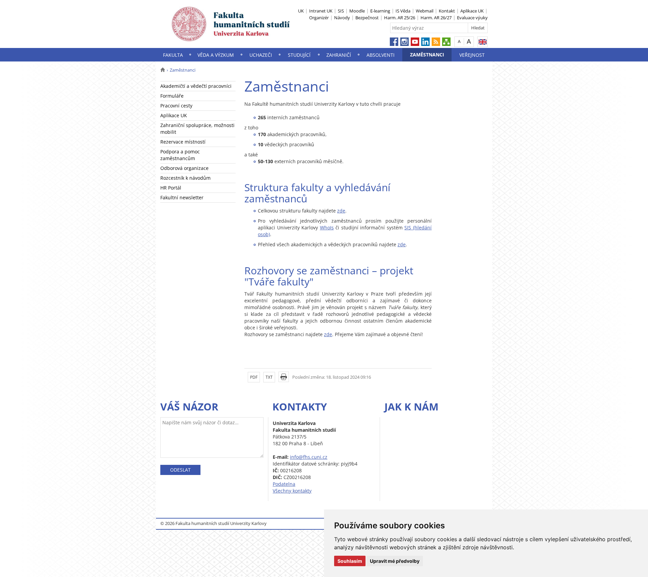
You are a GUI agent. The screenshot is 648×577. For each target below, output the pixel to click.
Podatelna (284, 484)
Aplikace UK (472, 11)
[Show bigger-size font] (469, 41)
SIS (341, 11)
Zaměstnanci (427, 54)
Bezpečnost (367, 18)
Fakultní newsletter (182, 197)
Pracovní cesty (176, 105)
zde (341, 210)
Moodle (357, 11)
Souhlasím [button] (350, 561)
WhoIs (327, 227)
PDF (254, 377)
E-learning (380, 11)
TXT (269, 377)
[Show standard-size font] (459, 41)
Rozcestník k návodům (185, 178)
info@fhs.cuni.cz (308, 457)
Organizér (319, 18)
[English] (482, 41)
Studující (299, 55)
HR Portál (170, 187)
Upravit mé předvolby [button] (395, 561)
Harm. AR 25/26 (399, 18)
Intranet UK (320, 11)
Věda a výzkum (215, 55)
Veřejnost (472, 55)
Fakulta (173, 55)
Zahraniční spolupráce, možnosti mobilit (197, 128)
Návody (342, 18)
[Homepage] (162, 70)
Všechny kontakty (292, 490)
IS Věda (403, 11)
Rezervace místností (183, 142)
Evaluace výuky (472, 18)
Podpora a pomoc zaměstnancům (180, 154)
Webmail (424, 11)
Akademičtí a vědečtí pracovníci (196, 86)
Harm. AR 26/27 (436, 18)
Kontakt (447, 11)
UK (301, 11)
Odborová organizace (184, 168)
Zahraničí (338, 55)
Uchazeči (260, 55)
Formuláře (172, 96)
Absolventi (381, 55)
